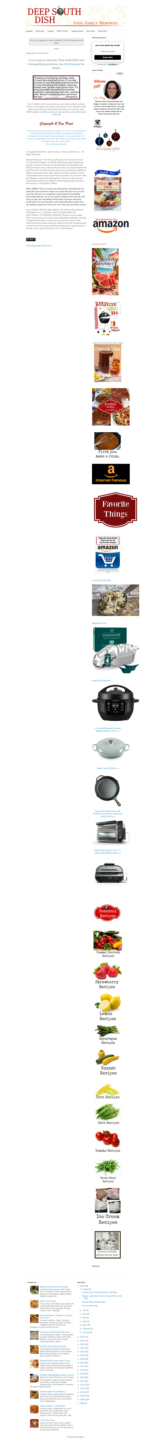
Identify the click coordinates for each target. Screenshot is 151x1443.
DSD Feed (46, 246)
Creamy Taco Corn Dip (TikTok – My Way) (99, 1292)
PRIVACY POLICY (62, 31)
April (84, 1321)
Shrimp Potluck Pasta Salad (93, 1302)
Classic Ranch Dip (90, 1306)
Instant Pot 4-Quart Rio (101, 681)
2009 (82, 1396)
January (86, 1332)
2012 (82, 1385)
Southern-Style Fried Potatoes (52, 1392)
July (84, 1310)
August (85, 1289)
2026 (82, 1286)
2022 (82, 1348)
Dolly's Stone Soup (48, 1301)
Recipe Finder (102, 31)
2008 (82, 1400)
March (85, 1325)
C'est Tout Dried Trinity (101, 580)
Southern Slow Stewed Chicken (53, 1346)
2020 (82, 1355)
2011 (82, 1388)
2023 (82, 1344)
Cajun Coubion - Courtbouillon (52, 1406)
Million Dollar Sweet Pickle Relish (54, 1287)
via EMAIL (43, 112)
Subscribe (108, 57)
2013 (82, 1381)
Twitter (54, 115)
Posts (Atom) (43, 53)
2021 (82, 1352)
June (84, 1314)
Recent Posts (90, 31)
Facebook (78, 112)
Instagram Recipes (77, 31)
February (86, 1329)
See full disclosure (70, 64)
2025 (82, 1337)
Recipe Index (40, 31)
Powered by (102, 64)
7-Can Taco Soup (47, 1420)
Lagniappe (29, 31)
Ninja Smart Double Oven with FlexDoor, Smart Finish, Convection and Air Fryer (108, 813)
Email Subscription (34, 246)
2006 (82, 1403)
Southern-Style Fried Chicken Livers (55, 1361)
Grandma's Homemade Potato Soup (55, 1332)
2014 (82, 1377)
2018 (82, 1363)
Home (56, 49)
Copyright (50, 31)
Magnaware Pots (99, 623)
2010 (82, 1392)
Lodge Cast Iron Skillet (107, 768)
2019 (82, 1359)
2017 (82, 1366)
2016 (82, 1370)
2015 (82, 1374)
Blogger (80, 1437)
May (84, 1318)
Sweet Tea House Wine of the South (108, 343)
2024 (82, 1341)
